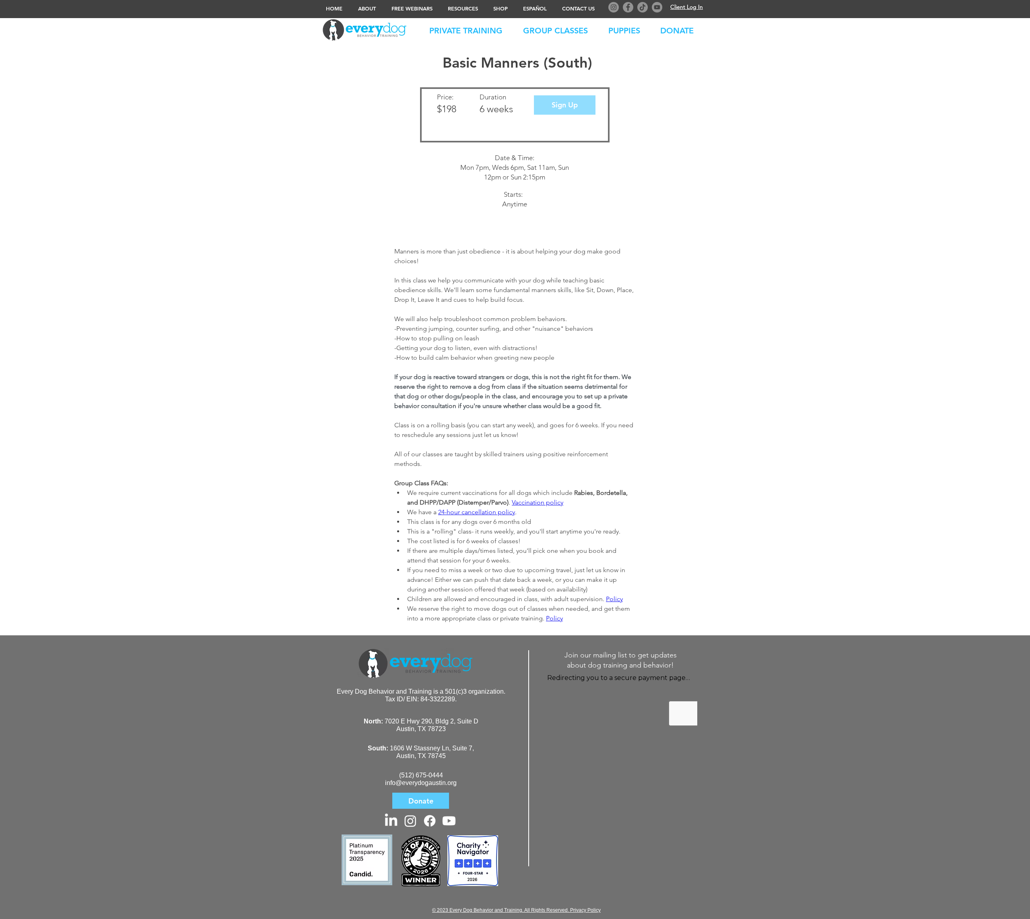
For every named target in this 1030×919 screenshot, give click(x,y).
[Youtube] (449, 820)
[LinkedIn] (391, 820)
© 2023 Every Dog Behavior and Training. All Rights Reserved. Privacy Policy (516, 910)
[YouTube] (657, 7)
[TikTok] (642, 7)
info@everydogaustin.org (421, 782)
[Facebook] (628, 7)
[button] (681, 29)
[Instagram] (613, 7)
